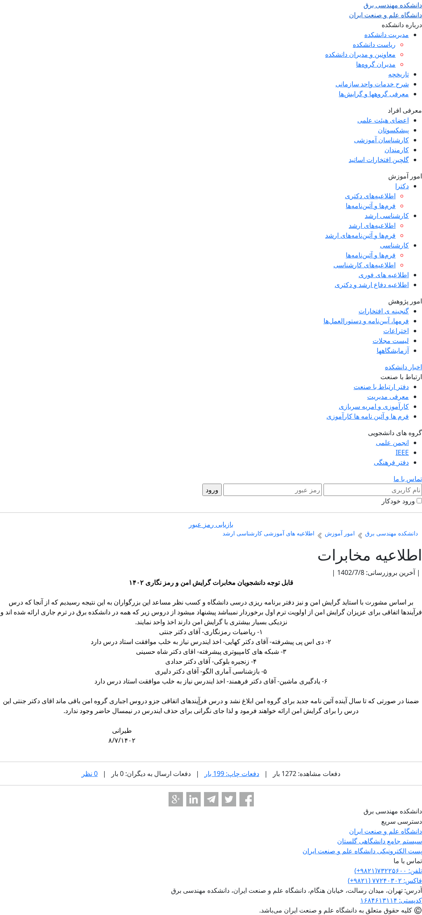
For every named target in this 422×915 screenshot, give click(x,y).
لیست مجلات (391, 340)
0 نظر (90, 773)
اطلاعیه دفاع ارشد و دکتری (372, 284)
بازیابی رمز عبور (211, 524)
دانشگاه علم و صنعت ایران (385, 831)
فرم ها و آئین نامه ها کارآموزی (367, 416)
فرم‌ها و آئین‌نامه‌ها (371, 205)
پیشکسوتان (393, 129)
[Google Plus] (176, 799)
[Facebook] (246, 799)
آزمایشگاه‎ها (393, 350)
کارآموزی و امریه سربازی (374, 406)
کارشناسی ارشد (387, 215)
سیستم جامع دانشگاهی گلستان (379, 841)
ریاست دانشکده (374, 44)
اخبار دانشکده (403, 366)
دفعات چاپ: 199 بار (231, 773)
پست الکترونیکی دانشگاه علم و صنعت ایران (362, 850)
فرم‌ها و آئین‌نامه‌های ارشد (360, 235)
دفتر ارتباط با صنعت (381, 386)
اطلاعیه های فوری (384, 274)
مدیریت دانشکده (386, 34)
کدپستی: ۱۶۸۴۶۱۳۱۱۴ (391, 900)
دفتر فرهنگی (391, 462)
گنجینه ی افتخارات (384, 310)
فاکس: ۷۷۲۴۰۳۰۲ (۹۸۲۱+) (385, 880)
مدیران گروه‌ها (376, 64)
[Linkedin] (193, 799)
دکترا (402, 185)
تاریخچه (398, 74)
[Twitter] (229, 799)
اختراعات (396, 330)
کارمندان (396, 149)
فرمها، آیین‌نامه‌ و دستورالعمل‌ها (366, 320)
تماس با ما (408, 478)
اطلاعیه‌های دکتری (370, 195)
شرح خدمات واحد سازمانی (372, 83)
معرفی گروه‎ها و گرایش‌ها (374, 93)
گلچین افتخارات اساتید (379, 159)
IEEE (402, 452)
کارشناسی (394, 245)
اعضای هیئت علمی (383, 120)
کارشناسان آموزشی (381, 139)
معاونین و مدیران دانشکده (360, 54)
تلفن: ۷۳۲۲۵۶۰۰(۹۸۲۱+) (388, 870)
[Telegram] (211, 799)
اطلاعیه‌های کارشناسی (364, 264)
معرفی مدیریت (388, 396)
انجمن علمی (392, 442)
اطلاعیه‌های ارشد (372, 225)
